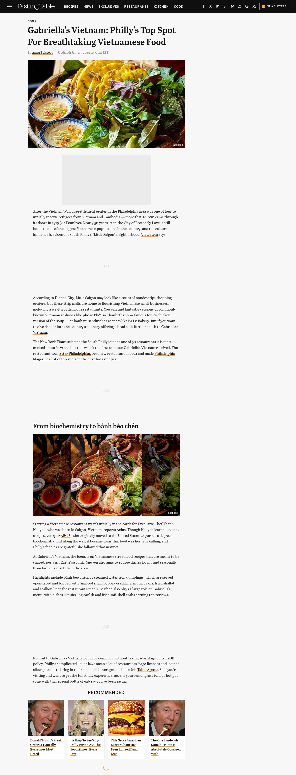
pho (86, 314)
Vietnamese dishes (60, 314)
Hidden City (64, 297)
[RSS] (254, 7)
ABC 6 (65, 535)
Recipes (71, 6)
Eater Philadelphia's (75, 353)
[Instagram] (240, 7)
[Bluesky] (232, 7)
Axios (121, 529)
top (152, 594)
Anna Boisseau (42, 52)
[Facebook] (203, 7)
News (88, 6)
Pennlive (73, 222)
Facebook (177, 145)
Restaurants (136, 6)
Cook (178, 6)
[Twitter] (211, 7)
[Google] (247, 7)
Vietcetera (149, 234)
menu (93, 588)
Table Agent (147, 669)
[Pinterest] (225, 7)
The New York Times (49, 341)
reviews (161, 594)
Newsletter (277, 6)
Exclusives (109, 6)
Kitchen (161, 6)
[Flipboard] (218, 7)
